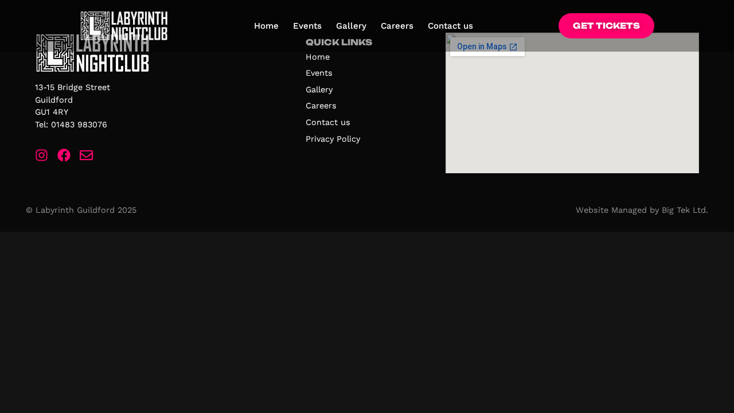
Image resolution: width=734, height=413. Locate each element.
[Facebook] (64, 155)
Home (266, 26)
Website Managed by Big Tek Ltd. (642, 210)
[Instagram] (41, 155)
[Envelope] (86, 155)
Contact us (450, 26)
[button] (606, 26)
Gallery (351, 26)
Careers (397, 26)
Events (307, 26)
